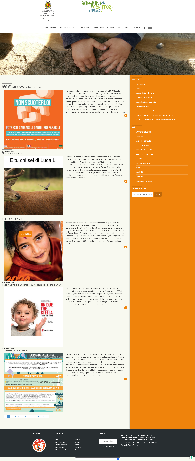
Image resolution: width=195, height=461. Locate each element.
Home (47, 28)
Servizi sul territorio (66, 28)
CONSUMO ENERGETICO (15, 350)
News (77, 445)
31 (39, 416)
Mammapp (78, 447)
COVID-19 (139, 177)
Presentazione (141, 84)
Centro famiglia (83, 28)
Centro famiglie (60, 447)
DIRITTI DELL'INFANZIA (144, 154)
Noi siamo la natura (12, 153)
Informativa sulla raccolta (82, 459)
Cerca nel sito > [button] (107, 447)
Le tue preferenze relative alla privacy (102, 459)
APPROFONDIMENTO (143, 132)
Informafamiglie (98, 28)
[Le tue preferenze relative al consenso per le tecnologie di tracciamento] (191, 457)
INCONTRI (139, 136)
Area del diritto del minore (145, 93)
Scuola (53, 28)
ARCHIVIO (139, 172)
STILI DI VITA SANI (142, 145)
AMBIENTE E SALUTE (143, 141)
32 (43, 416)
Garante (136, 28)
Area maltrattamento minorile (146, 102)
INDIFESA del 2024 (12, 219)
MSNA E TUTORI (141, 168)
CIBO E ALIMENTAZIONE (144, 150)
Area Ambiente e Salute (144, 97)
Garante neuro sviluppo (144, 181)
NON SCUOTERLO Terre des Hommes (22, 87)
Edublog (128, 28)
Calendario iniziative (114, 28)
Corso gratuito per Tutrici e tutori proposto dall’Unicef (154, 115)
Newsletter (78, 450)
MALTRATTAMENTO (143, 163)
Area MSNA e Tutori (143, 106)
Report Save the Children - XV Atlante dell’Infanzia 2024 (31, 285)
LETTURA (139, 159)
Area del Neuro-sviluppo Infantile (147, 111)
